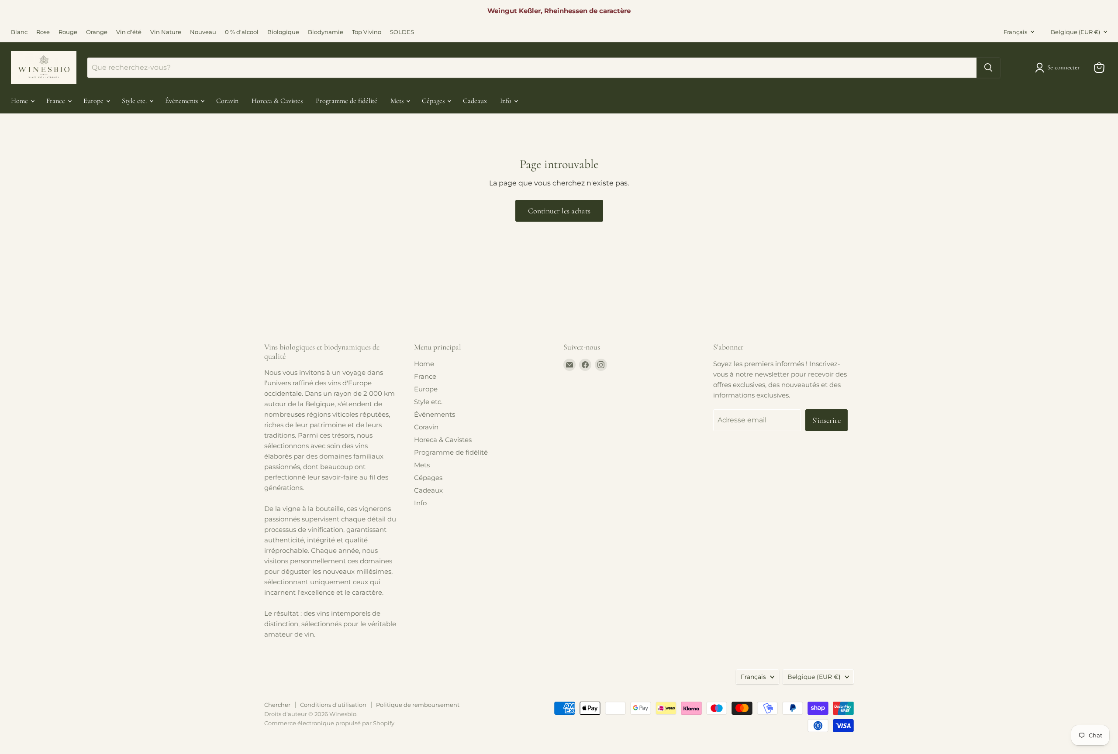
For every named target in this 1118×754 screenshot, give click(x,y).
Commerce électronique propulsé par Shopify (329, 723)
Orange (96, 32)
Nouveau (203, 32)
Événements (182, 100)
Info (506, 100)
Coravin (227, 100)
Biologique (283, 32)
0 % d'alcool (242, 32)
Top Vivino (366, 32)
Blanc (19, 32)
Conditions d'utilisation (333, 704)
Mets (397, 100)
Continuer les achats (559, 211)
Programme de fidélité (346, 100)
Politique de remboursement (417, 704)
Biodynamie (325, 32)
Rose (43, 32)
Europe (94, 100)
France (56, 100)
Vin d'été (128, 32)
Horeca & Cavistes (277, 100)
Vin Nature (165, 32)
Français (1015, 31)
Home (20, 100)
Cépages (434, 100)
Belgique (1075, 31)
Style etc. (135, 100)
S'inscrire (826, 420)
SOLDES (402, 32)
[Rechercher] (988, 68)
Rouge (68, 32)
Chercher (277, 704)
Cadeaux (475, 100)
